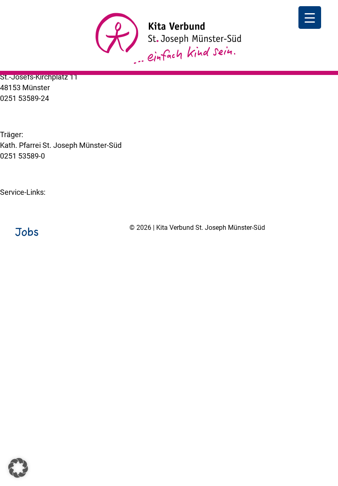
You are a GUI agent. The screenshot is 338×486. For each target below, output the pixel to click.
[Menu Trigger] (309, 17)
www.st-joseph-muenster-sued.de (55, 166)
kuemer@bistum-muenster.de (49, 109)
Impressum (148, 248)
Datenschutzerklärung (199, 248)
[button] (18, 468)
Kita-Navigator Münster (38, 203)
